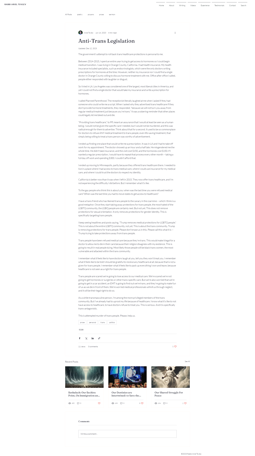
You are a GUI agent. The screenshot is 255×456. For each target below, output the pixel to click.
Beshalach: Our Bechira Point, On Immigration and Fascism (83, 394)
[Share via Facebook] (79, 338)
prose (101, 14)
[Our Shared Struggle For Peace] (170, 377)
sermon (112, 14)
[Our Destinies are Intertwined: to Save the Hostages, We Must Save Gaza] (127, 377)
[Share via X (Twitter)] (86, 338)
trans (103, 322)
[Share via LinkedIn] (92, 338)
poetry (79, 14)
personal (92, 322)
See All (187, 361)
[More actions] (175, 32)
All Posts (68, 14)
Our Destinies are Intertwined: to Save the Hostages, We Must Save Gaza (125, 394)
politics (112, 322)
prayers (91, 14)
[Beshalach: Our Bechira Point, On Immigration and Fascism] (84, 377)
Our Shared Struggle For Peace (169, 394)
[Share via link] (99, 338)
